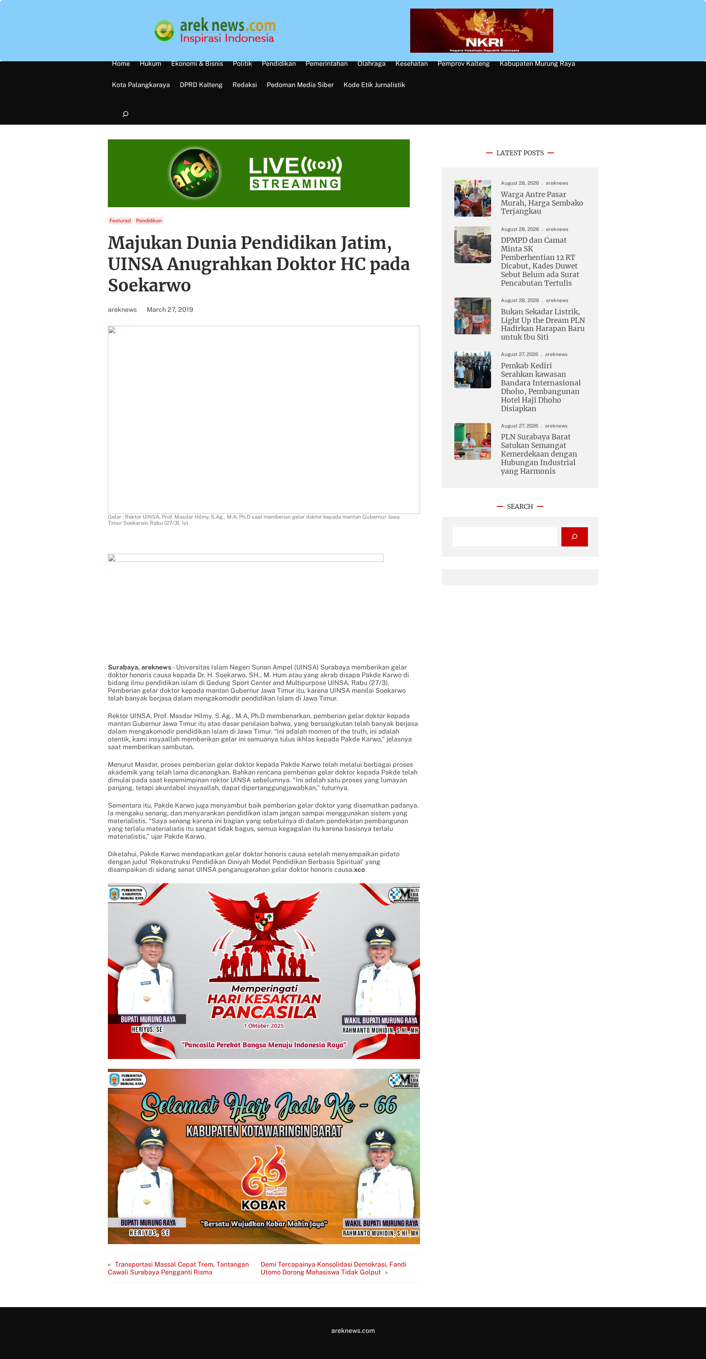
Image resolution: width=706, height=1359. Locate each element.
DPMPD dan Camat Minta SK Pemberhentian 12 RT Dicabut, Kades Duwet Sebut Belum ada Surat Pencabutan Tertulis (540, 262)
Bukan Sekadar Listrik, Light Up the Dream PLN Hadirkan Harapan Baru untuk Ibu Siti (543, 325)
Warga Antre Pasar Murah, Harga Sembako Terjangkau (542, 203)
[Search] (574, 536)
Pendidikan (149, 221)
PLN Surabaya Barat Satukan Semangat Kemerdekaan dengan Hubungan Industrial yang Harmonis (539, 454)
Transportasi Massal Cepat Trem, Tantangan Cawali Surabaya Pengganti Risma (178, 1268)
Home (121, 63)
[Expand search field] (125, 114)
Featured (120, 221)
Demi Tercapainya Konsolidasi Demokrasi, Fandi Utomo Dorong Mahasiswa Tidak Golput (334, 1268)
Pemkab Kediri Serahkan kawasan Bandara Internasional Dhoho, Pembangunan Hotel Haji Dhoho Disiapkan (541, 387)
